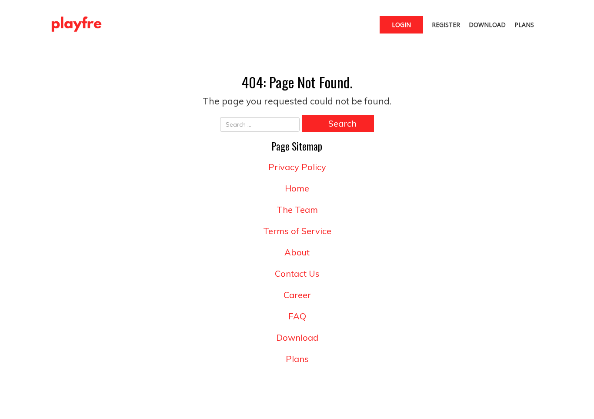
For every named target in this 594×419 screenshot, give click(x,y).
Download (487, 24)
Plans (524, 24)
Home (297, 188)
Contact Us (297, 273)
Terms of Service (297, 230)
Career (297, 294)
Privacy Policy (297, 166)
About (297, 252)
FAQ (297, 316)
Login (401, 24)
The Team (297, 209)
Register (446, 24)
